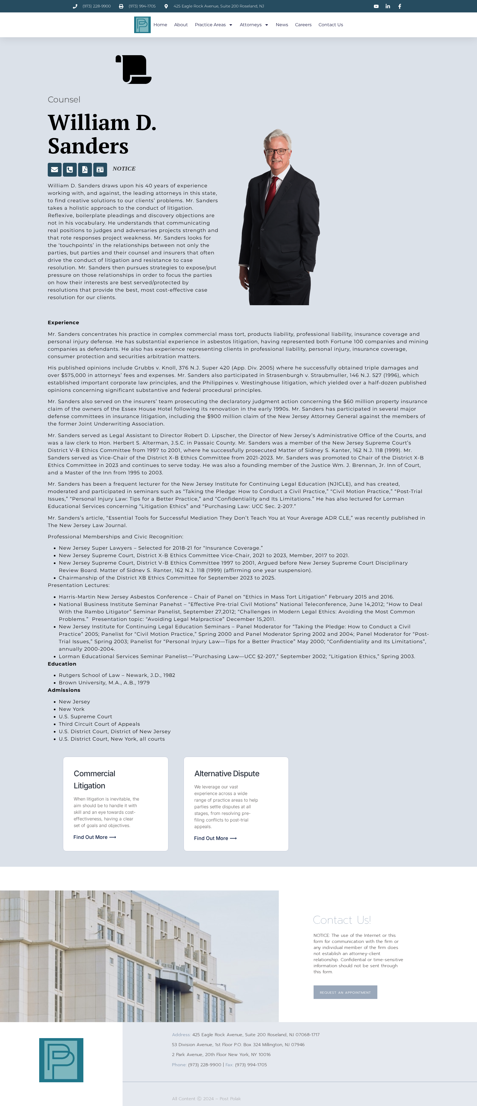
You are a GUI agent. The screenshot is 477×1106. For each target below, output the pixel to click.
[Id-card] (100, 170)
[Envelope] (55, 170)
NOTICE (124, 168)
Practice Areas (210, 24)
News (282, 24)
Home (160, 24)
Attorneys (251, 24)
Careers (303, 24)
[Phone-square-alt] (70, 170)
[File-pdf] (85, 170)
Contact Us (331, 24)
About (181, 24)
